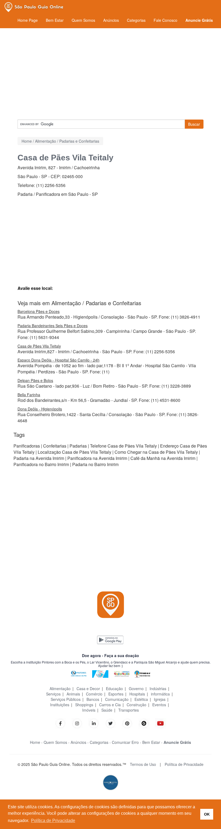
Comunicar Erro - (126, 742)
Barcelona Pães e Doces (39, 311)
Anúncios (111, 20)
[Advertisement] (110, 73)
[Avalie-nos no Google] (144, 723)
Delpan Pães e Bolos (35, 380)
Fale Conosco (165, 20)
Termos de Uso (143, 764)
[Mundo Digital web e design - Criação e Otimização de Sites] (110, 782)
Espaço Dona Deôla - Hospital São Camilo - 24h (58, 360)
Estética (141, 699)
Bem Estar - (152, 742)
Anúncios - (80, 742)
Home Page (28, 20)
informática (160, 694)
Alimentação (60, 688)
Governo (136, 688)
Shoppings (84, 704)
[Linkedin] (96, 723)
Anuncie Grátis (199, 20)
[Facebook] (60, 723)
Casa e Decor (88, 688)
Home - (36, 742)
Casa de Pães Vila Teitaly (39, 346)
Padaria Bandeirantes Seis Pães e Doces (53, 325)
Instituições (59, 704)
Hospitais (137, 694)
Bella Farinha (29, 394)
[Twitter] (110, 723)
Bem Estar (55, 20)
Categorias (136, 20)
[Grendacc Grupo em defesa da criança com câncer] (122, 673)
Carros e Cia (110, 704)
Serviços (53, 694)
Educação (114, 688)
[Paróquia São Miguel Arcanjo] (142, 673)
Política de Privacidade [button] (53, 820)
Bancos (93, 699)
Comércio (94, 694)
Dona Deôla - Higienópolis (40, 409)
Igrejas (159, 699)
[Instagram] (77, 723)
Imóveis (88, 710)
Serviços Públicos (66, 699)
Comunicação (117, 699)
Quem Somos (83, 20)
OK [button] (207, 814)
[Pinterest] (127, 723)
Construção (136, 704)
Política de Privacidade (184, 764)
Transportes (128, 710)
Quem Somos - (57, 742)
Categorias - (100, 742)
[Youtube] (160, 723)
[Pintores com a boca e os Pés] (79, 673)
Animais (73, 694)
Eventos (159, 704)
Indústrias (158, 688)
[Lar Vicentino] (100, 673)
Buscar (194, 124)
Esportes (115, 694)
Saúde (106, 710)
